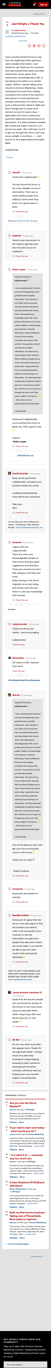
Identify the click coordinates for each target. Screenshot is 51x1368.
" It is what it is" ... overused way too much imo (26, 1156)
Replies (13, 1122)
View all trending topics (17, 1243)
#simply (9, 157)
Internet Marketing (35, 1134)
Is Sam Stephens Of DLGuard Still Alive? (27, 1183)
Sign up (43, 4)
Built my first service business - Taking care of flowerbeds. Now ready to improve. (28, 1216)
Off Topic (30, 1109)
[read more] (39, 1146)
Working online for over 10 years (22, 220)
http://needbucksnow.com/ (20, 979)
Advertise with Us (39, 14)
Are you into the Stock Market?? (23, 1104)
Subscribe (23, 40)
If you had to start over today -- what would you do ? (28, 1129)
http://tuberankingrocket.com (29, 527)
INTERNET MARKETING (15, 36)
